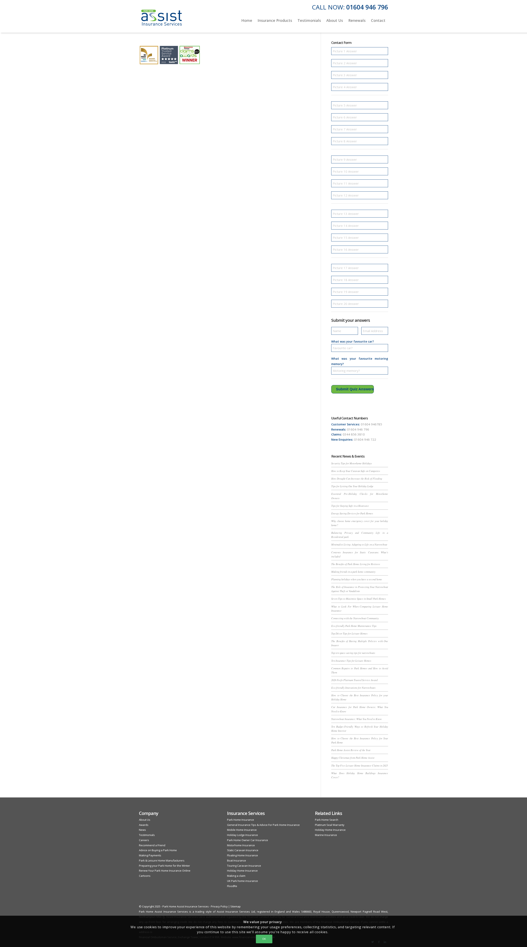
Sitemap (235, 906)
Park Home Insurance (240, 820)
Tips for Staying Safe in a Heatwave (350, 505)
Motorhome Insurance (241, 845)
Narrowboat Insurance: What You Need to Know (356, 719)
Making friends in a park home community (353, 571)
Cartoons (144, 876)
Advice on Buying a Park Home (158, 850)
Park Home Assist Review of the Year (351, 750)
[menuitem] (247, 20)
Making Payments (150, 855)
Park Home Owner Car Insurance (247, 840)
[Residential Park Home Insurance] (161, 20)
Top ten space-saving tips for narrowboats (353, 652)
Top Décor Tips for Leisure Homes (349, 633)
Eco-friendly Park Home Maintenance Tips (354, 625)
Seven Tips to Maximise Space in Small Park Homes (358, 598)
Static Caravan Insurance (242, 850)
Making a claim (236, 876)
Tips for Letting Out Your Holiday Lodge (352, 486)
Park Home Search (326, 820)
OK (264, 939)
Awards (143, 825)
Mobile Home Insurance (242, 830)
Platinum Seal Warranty (329, 825)
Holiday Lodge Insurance (242, 835)
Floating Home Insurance (242, 855)
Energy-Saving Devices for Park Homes (352, 513)
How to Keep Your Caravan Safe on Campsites (355, 471)
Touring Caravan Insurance (244, 865)
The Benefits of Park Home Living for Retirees (355, 564)
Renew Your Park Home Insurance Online (164, 870)
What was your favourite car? (352, 341)
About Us (144, 820)
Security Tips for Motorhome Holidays (351, 463)
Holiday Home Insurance (242, 870)
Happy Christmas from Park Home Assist (352, 757)
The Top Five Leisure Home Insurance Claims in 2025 (359, 765)
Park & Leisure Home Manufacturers (161, 860)
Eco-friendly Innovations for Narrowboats (353, 687)
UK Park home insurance (242, 881)
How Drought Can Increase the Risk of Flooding (356, 478)
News (142, 830)
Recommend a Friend (152, 845)
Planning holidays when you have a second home (356, 579)
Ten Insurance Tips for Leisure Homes (351, 660)
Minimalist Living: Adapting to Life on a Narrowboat (359, 544)
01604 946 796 (367, 7)
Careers (144, 840)
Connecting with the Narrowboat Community (355, 618)
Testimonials (147, 835)
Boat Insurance (236, 860)
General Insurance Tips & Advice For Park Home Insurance (263, 825)
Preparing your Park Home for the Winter (164, 865)
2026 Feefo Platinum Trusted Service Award (354, 680)
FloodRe (232, 886)
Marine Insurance (326, 835)
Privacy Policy (219, 906)
